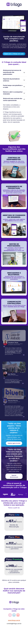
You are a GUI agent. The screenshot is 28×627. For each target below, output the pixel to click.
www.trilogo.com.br (14, 620)
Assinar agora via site (14, 443)
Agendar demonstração (14, 476)
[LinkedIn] (14, 615)
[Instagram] (10, 615)
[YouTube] (18, 615)
